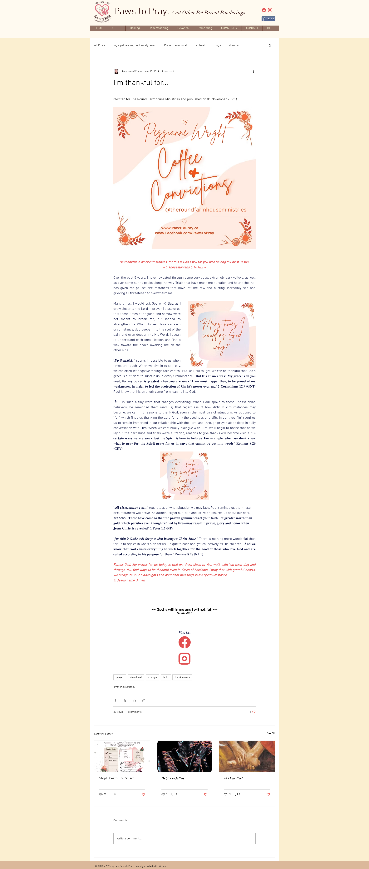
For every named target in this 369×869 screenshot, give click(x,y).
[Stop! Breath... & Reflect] (122, 756)
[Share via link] (143, 700)
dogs (218, 45)
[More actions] (253, 71)
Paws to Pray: (179, 12)
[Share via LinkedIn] (134, 700)
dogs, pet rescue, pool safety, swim (134, 45)
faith (165, 677)
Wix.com (163, 866)
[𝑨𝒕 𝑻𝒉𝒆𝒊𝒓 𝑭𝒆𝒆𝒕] (247, 756)
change (152, 677)
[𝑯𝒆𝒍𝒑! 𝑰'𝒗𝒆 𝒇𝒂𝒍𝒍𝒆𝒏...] (184, 756)
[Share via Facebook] (115, 700)
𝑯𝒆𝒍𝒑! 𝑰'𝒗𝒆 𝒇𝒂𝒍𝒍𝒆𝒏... (173, 778)
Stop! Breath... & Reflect (116, 778)
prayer (120, 677)
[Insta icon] (270, 10)
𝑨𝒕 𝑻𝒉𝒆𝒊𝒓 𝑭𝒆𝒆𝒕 (233, 778)
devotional (136, 677)
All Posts (99, 45)
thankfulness (182, 677)
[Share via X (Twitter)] (124, 700)
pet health (200, 45)
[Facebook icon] (264, 10)
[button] (270, 45)
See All (271, 733)
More (232, 45)
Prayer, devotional (175, 45)
